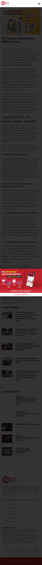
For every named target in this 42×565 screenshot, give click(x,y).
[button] (39, 3)
